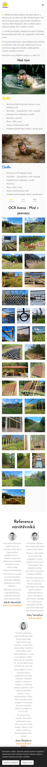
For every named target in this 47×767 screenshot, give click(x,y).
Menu (43, 5)
